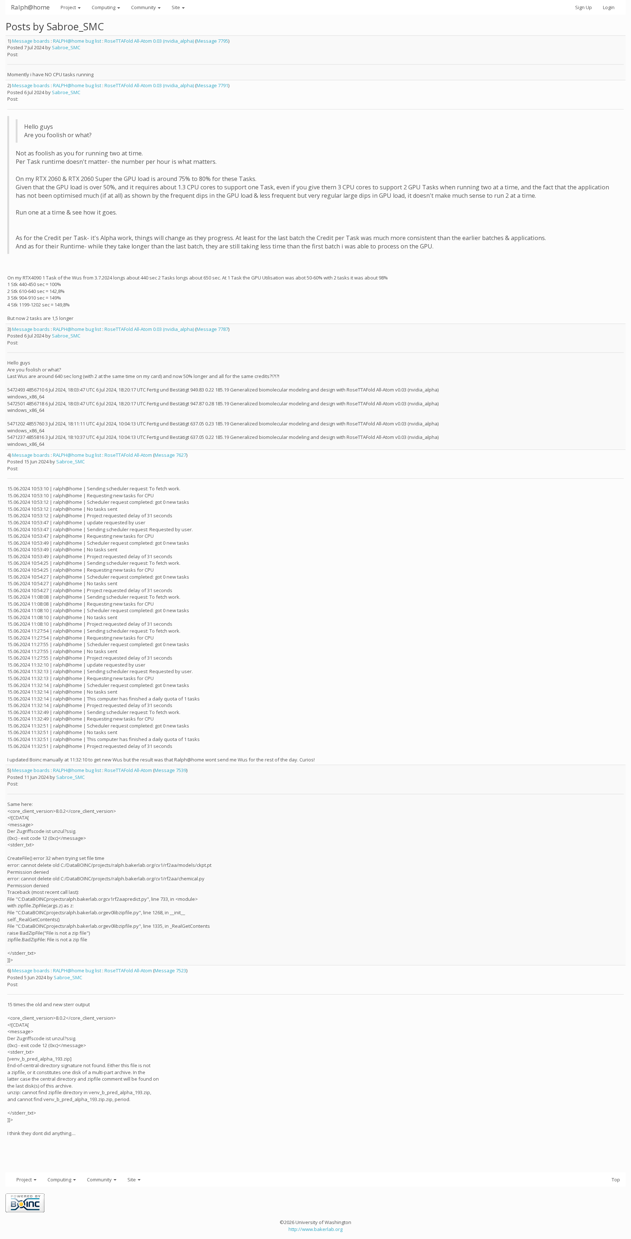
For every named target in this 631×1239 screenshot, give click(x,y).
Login (609, 7)
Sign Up (583, 7)
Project (69, 7)
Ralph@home (30, 7)
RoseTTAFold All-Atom (128, 455)
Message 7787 (212, 329)
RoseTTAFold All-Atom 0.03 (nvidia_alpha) (149, 41)
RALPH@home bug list (77, 41)
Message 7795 (212, 41)
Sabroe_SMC (66, 47)
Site (176, 7)
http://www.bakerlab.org (315, 1229)
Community (144, 7)
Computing (104, 7)
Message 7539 (170, 770)
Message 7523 (170, 970)
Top (616, 1179)
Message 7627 (170, 455)
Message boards (31, 41)
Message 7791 (212, 85)
